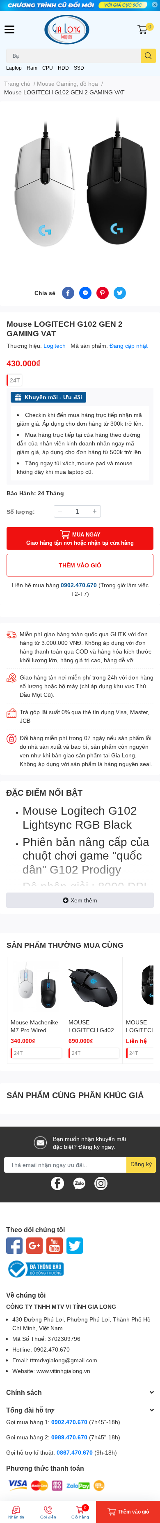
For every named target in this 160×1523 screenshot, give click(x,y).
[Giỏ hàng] (142, 30)
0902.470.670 (79, 584)
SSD (79, 68)
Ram (32, 68)
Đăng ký (141, 1163)
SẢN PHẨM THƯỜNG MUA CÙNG (65, 944)
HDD (63, 68)
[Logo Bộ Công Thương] (80, 1269)
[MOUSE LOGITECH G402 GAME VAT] (94, 986)
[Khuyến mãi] (80, 5)
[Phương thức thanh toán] (56, 1484)
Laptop (14, 68)
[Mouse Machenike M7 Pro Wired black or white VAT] (36, 986)
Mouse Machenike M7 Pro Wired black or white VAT (34, 1030)
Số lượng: (21, 511)
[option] (80, 184)
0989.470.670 (70, 1437)
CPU (47, 68)
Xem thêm (84, 900)
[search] (148, 56)
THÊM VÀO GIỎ (80, 565)
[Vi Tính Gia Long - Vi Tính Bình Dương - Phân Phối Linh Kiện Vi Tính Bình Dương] (80, 29)
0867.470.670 (75, 1452)
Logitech (55, 345)
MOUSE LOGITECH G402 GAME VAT (91, 1030)
